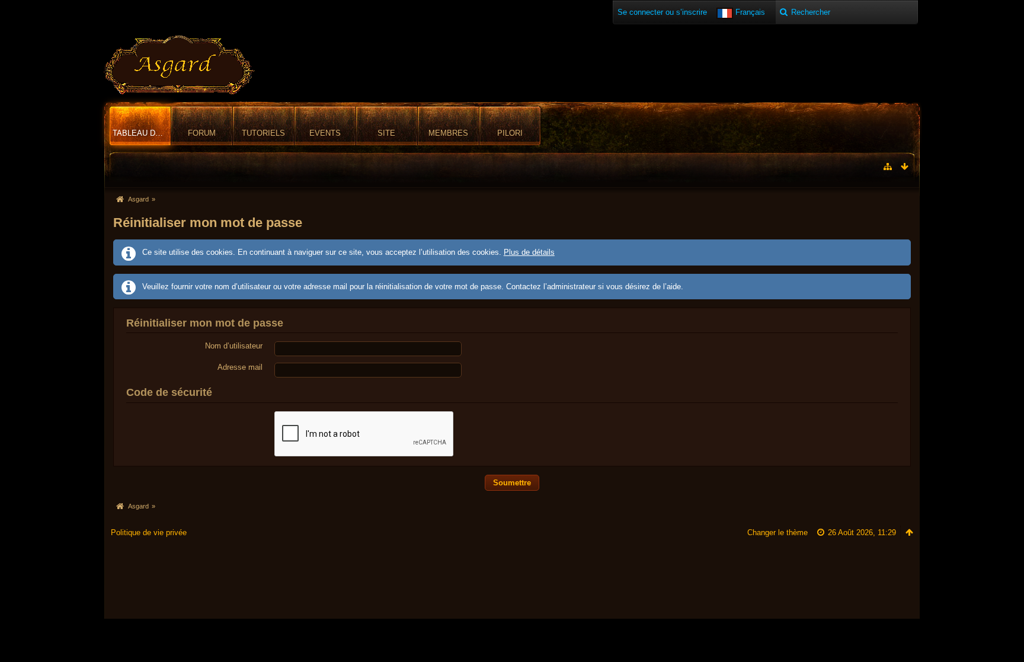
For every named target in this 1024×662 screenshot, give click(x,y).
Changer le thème (777, 532)
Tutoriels (263, 133)
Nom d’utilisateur (234, 345)
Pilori (510, 133)
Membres (448, 133)
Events (325, 133)
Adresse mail (240, 367)
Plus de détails (529, 252)
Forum (202, 133)
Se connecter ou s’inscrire (662, 12)
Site (386, 133)
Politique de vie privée (149, 532)
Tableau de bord (142, 133)
